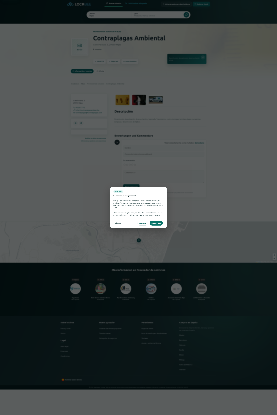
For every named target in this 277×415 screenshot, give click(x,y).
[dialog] (138, 207)
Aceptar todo (156, 223)
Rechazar (142, 223)
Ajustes (118, 223)
